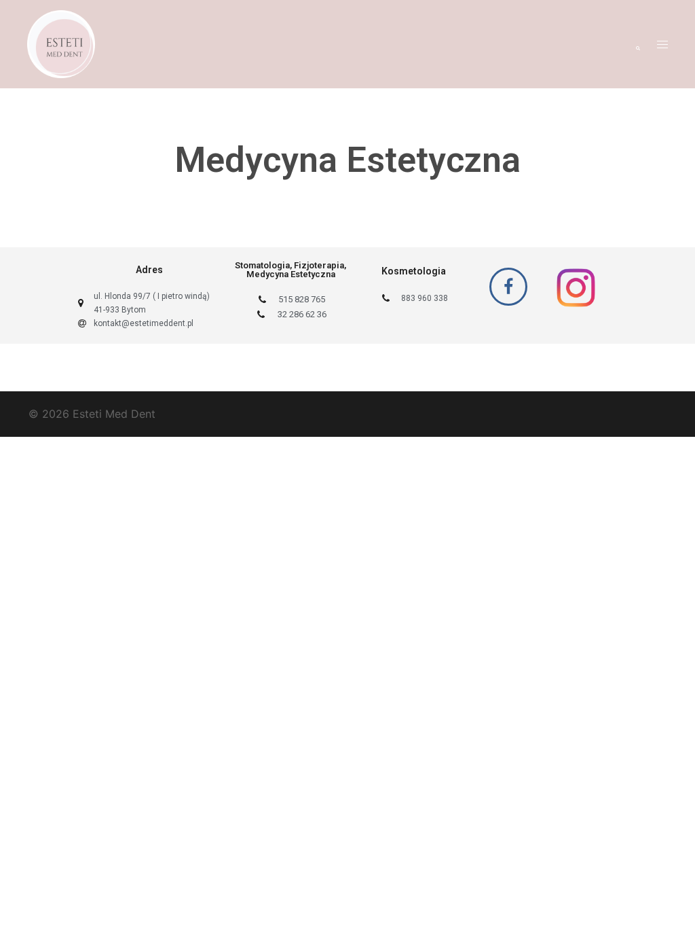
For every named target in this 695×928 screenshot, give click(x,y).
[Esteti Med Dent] (61, 43)
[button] (637, 44)
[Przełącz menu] (662, 44)
